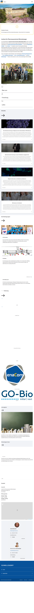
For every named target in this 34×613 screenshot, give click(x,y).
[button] (17, 510)
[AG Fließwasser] (17, 277)
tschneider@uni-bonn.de (14, 550)
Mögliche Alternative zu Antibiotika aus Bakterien (17, 178)
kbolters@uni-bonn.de (14, 530)
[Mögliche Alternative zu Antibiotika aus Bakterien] (31, 187)
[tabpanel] (17, 13)
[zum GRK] (17, 311)
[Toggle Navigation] (32, 2)
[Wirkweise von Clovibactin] (31, 211)
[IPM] (2, 2)
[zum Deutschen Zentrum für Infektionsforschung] (17, 302)
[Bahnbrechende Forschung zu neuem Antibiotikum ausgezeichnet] (31, 163)
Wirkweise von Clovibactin (17, 202)
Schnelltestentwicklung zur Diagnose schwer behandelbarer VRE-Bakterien (17, 130)
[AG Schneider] (17, 235)
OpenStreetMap (30, 519)
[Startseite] (17, 472)
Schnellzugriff (7, 565)
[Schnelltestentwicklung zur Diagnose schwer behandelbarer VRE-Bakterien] (31, 139)
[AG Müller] (17, 256)
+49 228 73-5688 (14, 552)
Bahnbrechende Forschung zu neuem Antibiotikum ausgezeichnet (17, 154)
